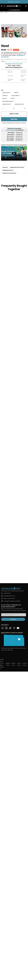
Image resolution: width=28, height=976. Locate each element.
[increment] (25, 108)
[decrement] (3, 108)
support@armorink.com (12, 497)
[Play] (14, 153)
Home (1, 12)
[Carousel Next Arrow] (11, 315)
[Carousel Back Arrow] (11, 203)
